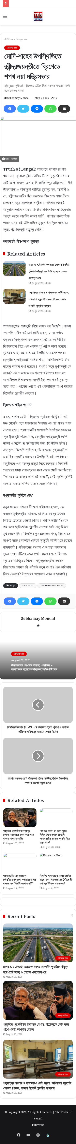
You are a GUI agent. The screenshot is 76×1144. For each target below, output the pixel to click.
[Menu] (5, 17)
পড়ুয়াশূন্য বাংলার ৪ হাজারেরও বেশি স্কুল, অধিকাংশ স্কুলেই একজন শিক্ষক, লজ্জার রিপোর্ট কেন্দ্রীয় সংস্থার (49, 299)
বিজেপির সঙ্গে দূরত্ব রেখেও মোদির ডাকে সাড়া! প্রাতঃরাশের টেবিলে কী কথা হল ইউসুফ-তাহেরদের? (56, 879)
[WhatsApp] (50, 109)
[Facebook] (10, 109)
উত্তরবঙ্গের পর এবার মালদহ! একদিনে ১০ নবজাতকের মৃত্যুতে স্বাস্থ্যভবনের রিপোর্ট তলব (34, 667)
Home (11, 39)
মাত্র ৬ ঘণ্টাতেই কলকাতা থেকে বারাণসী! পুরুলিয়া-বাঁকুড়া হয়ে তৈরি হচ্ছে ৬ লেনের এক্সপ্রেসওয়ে (49, 271)
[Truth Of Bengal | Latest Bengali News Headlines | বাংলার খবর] (38, 16)
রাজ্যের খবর (22, 39)
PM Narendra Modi (52, 585)
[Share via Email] (64, 109)
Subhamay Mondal (18, 98)
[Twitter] (23, 109)
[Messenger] (37, 109)
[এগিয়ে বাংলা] (48, 1135)
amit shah (27, 585)
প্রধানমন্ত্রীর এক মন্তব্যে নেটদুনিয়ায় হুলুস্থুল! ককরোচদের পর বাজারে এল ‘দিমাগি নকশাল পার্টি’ (19, 879)
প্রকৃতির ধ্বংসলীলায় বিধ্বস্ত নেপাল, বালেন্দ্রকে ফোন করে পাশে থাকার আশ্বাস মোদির (18, 834)
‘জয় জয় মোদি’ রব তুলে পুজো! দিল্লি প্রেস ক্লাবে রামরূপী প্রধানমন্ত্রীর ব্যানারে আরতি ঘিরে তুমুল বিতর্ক (55, 836)
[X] (57, 1135)
